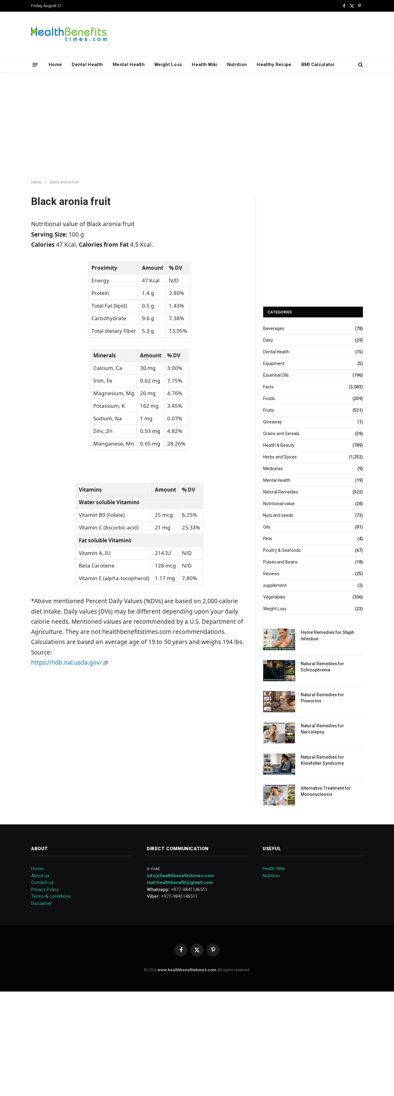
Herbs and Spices (280, 456)
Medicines (273, 468)
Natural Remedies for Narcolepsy (322, 728)
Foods (269, 398)
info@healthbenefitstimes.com (180, 875)
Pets (267, 538)
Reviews (271, 573)
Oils (266, 526)
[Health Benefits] (69, 34)
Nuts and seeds (278, 515)
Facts (268, 386)
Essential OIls (276, 375)
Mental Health (129, 64)
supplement (275, 585)
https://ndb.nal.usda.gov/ (67, 662)
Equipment (273, 363)
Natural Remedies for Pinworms (322, 697)
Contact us (42, 882)
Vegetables (274, 597)
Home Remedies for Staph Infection (327, 635)
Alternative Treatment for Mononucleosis (326, 791)
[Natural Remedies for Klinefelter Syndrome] (279, 764)
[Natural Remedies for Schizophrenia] (279, 670)
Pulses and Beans (280, 562)
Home (55, 64)
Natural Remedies (280, 491)
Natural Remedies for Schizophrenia (322, 666)
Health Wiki (204, 64)
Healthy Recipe (274, 64)
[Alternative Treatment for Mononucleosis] (279, 795)
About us (40, 875)
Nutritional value (279, 503)
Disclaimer (41, 903)
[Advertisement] (197, 126)
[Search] (360, 65)
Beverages (273, 328)
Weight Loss (168, 64)
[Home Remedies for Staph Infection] (279, 639)
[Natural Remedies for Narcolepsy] (279, 732)
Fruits (268, 410)
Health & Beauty (278, 445)
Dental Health (87, 64)
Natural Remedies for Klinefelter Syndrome (322, 760)
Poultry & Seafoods (282, 550)
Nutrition (237, 64)
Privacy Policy (45, 889)
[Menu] (35, 64)
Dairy (268, 340)
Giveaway (272, 421)
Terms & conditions (51, 896)
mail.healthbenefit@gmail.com (180, 882)
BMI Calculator (318, 64)
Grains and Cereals (281, 433)
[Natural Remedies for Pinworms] (279, 701)
